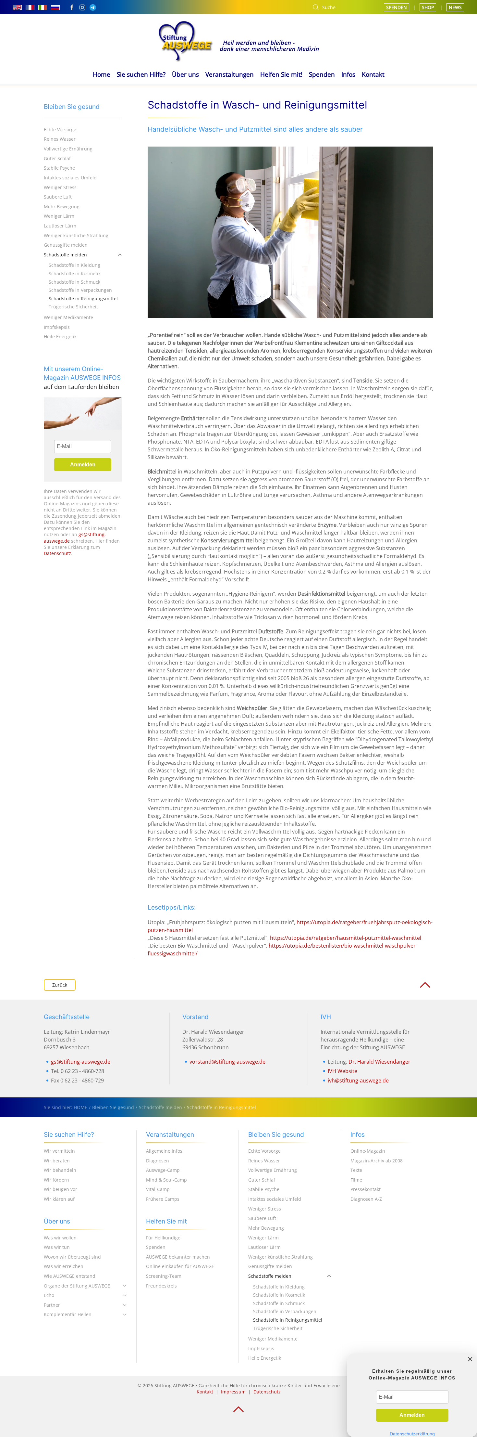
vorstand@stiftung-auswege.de (227, 1061)
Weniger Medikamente (68, 317)
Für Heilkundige (163, 1238)
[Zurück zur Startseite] (238, 40)
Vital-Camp (158, 1189)
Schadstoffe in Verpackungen (80, 290)
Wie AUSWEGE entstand (69, 1276)
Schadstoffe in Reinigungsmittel (83, 298)
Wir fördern (56, 1180)
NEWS (455, 7)
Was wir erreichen (63, 1266)
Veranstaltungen (229, 74)
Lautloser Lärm (60, 226)
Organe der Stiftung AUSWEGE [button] (77, 1286)
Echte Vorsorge (60, 129)
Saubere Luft (58, 197)
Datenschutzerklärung (412, 1433)
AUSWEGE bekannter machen (178, 1257)
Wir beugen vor (60, 1189)
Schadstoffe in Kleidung (74, 265)
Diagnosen (157, 1161)
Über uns (185, 74)
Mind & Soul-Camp (166, 1180)
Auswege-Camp (163, 1170)
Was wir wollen (60, 1238)
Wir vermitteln (59, 1151)
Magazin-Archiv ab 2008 (376, 1161)
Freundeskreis (161, 1286)
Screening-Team (163, 1276)
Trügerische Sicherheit (73, 307)
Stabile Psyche (59, 168)
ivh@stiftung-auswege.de (358, 1080)
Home (101, 74)
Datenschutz (57, 553)
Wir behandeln (60, 1170)
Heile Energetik (60, 336)
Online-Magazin (367, 1151)
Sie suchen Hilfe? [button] (141, 74)
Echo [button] (49, 1295)
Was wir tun (57, 1247)
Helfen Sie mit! (281, 74)
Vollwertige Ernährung (68, 149)
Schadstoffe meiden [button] (65, 255)
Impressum (233, 1392)
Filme (356, 1180)
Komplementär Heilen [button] (68, 1314)
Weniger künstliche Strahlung (76, 235)
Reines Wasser (60, 139)
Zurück (59, 985)
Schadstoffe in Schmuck (74, 282)
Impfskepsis (57, 327)
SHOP (428, 7)
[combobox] (341, 7)
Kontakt (373, 74)
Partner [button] (52, 1305)
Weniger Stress (60, 187)
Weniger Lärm (59, 216)
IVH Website (342, 1071)
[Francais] (30, 7)
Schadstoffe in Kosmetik (75, 273)
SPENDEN (396, 7)
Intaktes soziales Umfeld (70, 178)
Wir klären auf (59, 1199)
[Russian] (55, 7)
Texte (356, 1170)
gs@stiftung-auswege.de (80, 1061)
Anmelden (82, 464)
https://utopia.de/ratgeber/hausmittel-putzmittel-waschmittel (345, 937)
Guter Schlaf (57, 158)
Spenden (322, 74)
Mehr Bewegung (62, 206)
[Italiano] (42, 7)
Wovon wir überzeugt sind (72, 1257)
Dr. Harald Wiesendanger (379, 1061)
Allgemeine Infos (164, 1151)
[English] (17, 7)
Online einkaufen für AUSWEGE (180, 1266)
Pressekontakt (365, 1189)
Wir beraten (57, 1161)
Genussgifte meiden (66, 245)
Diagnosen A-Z (366, 1199)
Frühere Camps (162, 1199)
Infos (348, 74)
